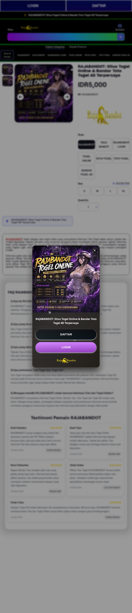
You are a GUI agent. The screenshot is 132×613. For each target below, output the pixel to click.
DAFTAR (66, 334)
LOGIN (66, 347)
